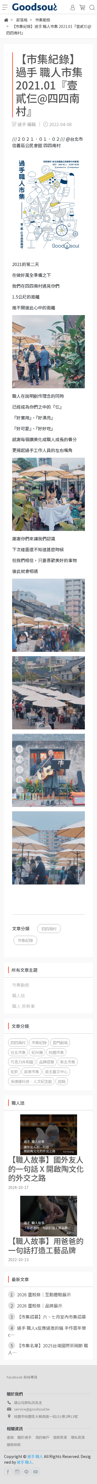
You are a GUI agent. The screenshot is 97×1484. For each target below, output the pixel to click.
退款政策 (60, 1437)
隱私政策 (78, 1437)
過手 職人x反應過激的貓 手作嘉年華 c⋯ (47, 1331)
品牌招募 (46, 1062)
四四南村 (49, 928)
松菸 (14, 1071)
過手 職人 (35, 1456)
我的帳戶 (42, 1437)
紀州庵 (37, 1052)
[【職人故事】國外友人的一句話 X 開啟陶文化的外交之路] (48, 1134)
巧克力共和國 (22, 1062)
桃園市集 (56, 1052)
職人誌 (18, 995)
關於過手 (25, 1437)
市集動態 (20, 985)
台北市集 (18, 1052)
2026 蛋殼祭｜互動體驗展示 (41, 1294)
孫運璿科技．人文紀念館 (31, 1081)
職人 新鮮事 (23, 1006)
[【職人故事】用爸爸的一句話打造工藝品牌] (48, 1216)
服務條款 (14, 1444)
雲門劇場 (60, 1042)
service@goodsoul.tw (32, 1409)
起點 (61, 1081)
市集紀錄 (25, 940)
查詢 (10, 1437)
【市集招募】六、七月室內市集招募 (48, 1316)
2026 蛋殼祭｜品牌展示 (37, 1305)
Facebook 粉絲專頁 (22, 1377)
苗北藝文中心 (56, 1071)
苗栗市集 (31, 1071)
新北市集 (67, 1062)
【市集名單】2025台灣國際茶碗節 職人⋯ (48, 1348)
